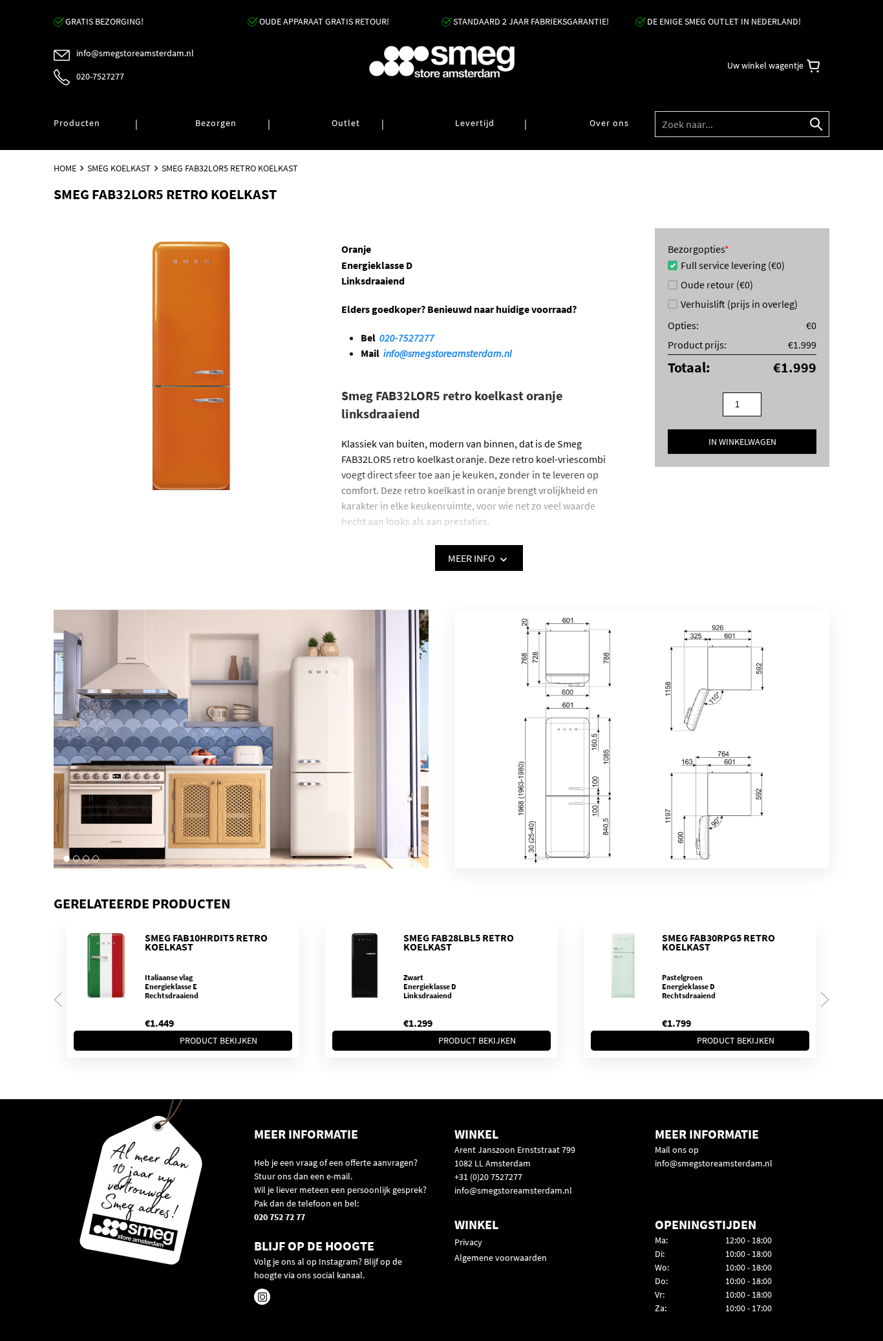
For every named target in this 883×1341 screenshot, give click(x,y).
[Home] (441, 62)
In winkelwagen (742, 441)
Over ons (609, 123)
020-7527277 (406, 337)
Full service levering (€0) (733, 265)
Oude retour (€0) (717, 284)
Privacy (468, 1242)
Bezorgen (216, 123)
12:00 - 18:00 (748, 1240)
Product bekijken (218, 1040)
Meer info (472, 558)
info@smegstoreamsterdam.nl (447, 353)
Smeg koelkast (119, 168)
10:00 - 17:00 (748, 1308)
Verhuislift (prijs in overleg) (739, 303)
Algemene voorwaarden (500, 1257)
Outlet (346, 123)
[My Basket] (813, 66)
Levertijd (475, 123)
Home (65, 168)
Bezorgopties (698, 248)
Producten (77, 123)
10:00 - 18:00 (748, 1254)
